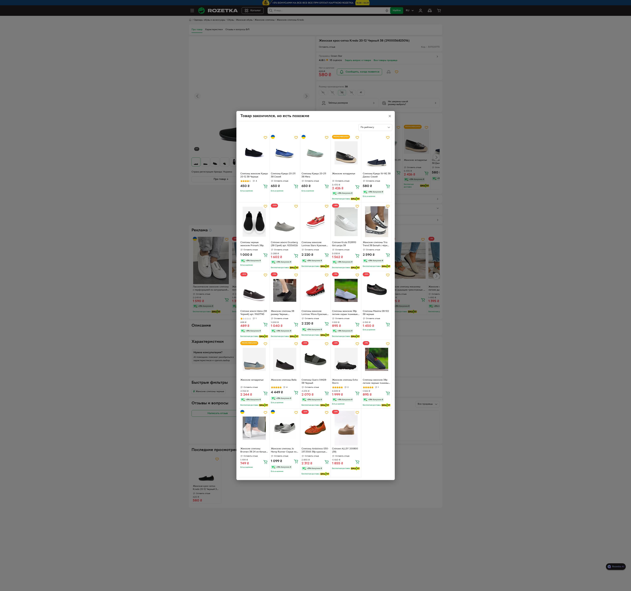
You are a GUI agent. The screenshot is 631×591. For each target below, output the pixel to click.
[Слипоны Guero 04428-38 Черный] (315, 359)
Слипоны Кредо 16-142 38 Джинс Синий (376, 175)
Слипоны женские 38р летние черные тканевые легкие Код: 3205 (376, 382)
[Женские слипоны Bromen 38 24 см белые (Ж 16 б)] (254, 428)
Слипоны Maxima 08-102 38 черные (376, 312)
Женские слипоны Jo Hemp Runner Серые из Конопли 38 (283, 451)
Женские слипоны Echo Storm (345, 381)
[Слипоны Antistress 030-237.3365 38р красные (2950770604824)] (315, 428)
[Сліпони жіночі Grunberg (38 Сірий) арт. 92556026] (285, 222)
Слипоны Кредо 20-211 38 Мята (314, 175)
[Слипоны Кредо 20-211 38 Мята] (315, 153)
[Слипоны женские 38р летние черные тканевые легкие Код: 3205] (377, 359)
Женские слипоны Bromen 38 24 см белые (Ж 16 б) (253, 451)
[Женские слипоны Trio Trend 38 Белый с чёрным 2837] (377, 222)
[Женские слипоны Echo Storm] (346, 359)
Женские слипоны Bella (283, 380)
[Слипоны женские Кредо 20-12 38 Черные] (254, 153)
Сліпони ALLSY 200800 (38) (345, 450)
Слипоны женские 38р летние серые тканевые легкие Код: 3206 (345, 313)
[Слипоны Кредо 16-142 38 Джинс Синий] (377, 153)
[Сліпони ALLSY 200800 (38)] (346, 428)
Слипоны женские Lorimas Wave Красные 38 (314, 313)
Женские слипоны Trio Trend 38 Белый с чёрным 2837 (376, 244)
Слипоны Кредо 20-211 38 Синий (283, 175)
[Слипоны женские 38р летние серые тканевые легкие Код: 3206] (346, 290)
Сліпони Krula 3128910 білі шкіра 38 (344, 244)
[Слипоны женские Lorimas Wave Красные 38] (315, 290)
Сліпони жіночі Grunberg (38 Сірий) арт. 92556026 (284, 244)
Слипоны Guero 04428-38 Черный (314, 381)
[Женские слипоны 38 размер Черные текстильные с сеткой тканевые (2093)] (285, 290)
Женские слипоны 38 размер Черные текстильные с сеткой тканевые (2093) (282, 313)
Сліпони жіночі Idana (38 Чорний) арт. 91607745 (253, 312)
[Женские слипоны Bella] (285, 359)
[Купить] (265, 186)
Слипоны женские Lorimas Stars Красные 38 (314, 244)
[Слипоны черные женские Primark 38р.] (254, 222)
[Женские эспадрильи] (346, 153)
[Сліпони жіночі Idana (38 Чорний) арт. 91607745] (254, 290)
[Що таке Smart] (355, 199)
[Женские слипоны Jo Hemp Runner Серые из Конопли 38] (285, 428)
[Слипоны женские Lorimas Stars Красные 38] (315, 222)
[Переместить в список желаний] (265, 137)
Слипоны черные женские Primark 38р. (252, 244)
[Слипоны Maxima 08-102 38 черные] (377, 290)
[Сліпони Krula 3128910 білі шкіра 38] (346, 222)
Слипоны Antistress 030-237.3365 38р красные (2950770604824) (315, 451)
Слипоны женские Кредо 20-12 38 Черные (254, 175)
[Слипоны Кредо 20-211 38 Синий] (285, 153)
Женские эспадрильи (343, 174)
